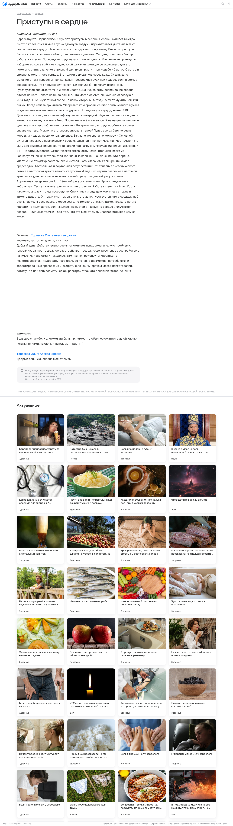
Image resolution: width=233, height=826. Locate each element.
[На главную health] (17, 4)
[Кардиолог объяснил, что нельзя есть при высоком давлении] (142, 489)
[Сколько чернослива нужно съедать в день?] (192, 692)
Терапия (39, 13)
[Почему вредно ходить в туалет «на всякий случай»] (40, 743)
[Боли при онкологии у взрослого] (40, 794)
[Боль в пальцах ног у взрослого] (142, 743)
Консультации (24, 13)
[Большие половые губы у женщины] (142, 438)
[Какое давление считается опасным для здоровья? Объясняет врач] (40, 489)
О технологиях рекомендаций (182, 824)
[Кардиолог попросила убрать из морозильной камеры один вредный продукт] (40, 438)
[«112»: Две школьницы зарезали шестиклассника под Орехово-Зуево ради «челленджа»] (91, 692)
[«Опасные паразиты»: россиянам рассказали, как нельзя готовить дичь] (192, 540)
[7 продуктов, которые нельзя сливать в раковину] (142, 641)
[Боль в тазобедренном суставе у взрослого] (40, 692)
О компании (15, 824)
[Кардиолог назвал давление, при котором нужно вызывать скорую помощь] (142, 692)
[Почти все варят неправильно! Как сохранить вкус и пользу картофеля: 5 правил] (91, 489)
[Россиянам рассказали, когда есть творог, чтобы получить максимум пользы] (91, 743)
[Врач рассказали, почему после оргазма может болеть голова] (142, 540)
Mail (5, 824)
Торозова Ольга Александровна (53, 235)
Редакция (107, 824)
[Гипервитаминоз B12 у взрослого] (192, 743)
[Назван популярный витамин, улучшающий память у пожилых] (40, 590)
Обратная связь (158, 824)
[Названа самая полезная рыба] (91, 590)
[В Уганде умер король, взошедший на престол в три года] (192, 438)
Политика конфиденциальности (212, 824)
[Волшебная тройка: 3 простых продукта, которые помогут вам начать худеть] (142, 794)
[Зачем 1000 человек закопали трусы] (91, 794)
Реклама (27, 824)
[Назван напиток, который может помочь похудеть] (192, 641)
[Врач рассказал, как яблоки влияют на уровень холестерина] (91, 540)
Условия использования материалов (131, 824)
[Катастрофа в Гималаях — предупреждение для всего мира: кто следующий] (91, 438)
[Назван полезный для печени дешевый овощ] (142, 590)
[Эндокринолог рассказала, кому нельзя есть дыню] (40, 641)
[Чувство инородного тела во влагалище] (192, 590)
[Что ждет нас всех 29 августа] (192, 489)
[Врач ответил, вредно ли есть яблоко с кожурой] (91, 641)
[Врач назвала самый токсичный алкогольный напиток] (40, 540)
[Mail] (5, 4)
